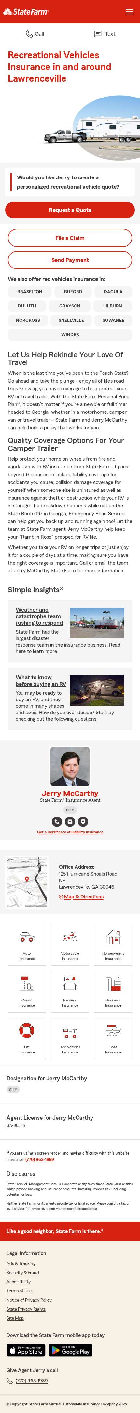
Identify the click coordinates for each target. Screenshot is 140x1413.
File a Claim (70, 238)
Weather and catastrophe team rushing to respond (39, 616)
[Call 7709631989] (57, 822)
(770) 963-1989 (39, 1160)
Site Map (15, 1318)
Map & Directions (84, 896)
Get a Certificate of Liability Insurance (70, 832)
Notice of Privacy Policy (29, 1300)
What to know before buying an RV (41, 680)
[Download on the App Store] (26, 1350)
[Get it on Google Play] (70, 1350)
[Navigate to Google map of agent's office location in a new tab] (83, 822)
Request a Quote (70, 210)
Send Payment (70, 260)
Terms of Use (19, 1291)
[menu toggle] (129, 12)
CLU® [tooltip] (70, 810)
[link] (35, 12)
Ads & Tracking (21, 1264)
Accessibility (19, 1282)
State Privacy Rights (26, 1309)
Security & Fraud (23, 1273)
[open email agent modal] (70, 823)
